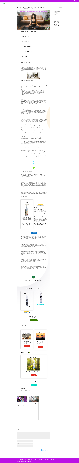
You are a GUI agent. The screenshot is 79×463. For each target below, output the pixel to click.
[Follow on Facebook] (33, 381)
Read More (27, 346)
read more (19, 418)
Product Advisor (29, 8)
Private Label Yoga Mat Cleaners (33, 403)
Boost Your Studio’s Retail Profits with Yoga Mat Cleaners (57, 16)
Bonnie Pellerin (20, 8)
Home (18, 459)
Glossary (36, 459)
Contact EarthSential (23, 459)
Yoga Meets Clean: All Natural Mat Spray (22, 403)
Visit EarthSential (33, 320)
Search (60, 7)
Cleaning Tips (32, 459)
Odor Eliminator (40, 304)
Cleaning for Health (22, 406)
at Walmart (34, 232)
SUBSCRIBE (33, 385)
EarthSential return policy (50, 459)
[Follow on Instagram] (35, 381)
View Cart (44, 459)
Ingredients (40, 459)
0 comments (34, 8)
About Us (28, 459)
